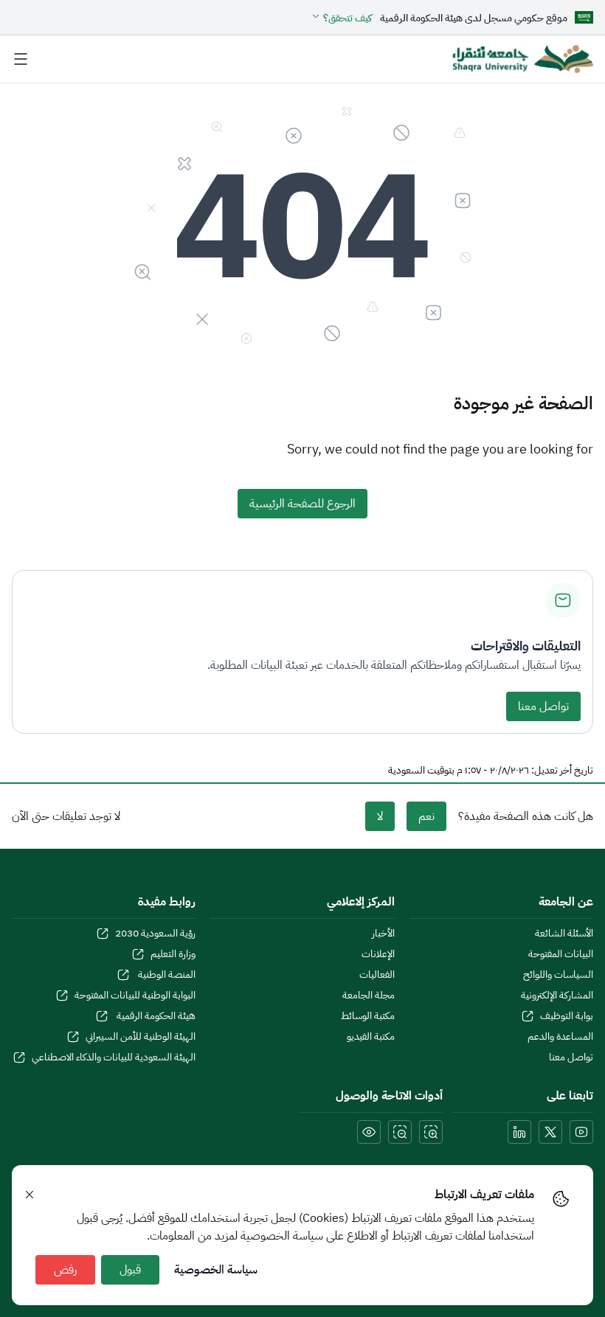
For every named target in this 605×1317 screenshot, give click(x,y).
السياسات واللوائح (558, 974)
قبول (130, 1270)
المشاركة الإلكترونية (557, 995)
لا (380, 816)
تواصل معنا (543, 706)
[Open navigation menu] (21, 59)
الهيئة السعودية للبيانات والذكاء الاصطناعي (114, 1057)
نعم (426, 816)
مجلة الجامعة (368, 995)
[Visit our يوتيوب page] (581, 1132)
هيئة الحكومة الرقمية (155, 1016)
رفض (65, 1270)
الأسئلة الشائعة (564, 933)
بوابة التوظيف (566, 1016)
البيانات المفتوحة (560, 954)
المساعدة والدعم (560, 1036)
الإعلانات (378, 954)
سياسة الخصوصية (215, 1270)
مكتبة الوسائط (367, 1016)
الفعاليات (376, 974)
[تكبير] (431, 1132)
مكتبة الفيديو (370, 1036)
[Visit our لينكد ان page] (519, 1132)
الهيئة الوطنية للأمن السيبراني (141, 1036)
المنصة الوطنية (166, 974)
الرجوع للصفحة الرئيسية (302, 503)
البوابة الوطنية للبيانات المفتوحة (135, 995)
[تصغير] (400, 1132)
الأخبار (383, 933)
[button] (341, 18)
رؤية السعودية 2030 (155, 933)
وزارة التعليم (173, 954)
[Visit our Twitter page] (550, 1132)
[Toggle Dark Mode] (369, 1132)
